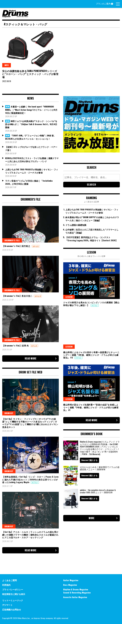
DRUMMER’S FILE (12, 240)
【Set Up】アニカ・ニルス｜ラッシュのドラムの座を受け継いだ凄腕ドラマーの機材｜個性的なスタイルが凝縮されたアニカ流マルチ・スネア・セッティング (30, 534)
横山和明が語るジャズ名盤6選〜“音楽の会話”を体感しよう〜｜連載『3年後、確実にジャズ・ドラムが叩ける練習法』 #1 (90, 407)
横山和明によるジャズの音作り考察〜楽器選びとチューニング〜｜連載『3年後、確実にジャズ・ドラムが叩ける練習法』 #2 (91, 355)
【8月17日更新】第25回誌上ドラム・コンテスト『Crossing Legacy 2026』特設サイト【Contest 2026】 (91, 239)
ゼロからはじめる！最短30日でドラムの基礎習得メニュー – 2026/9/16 (99, 468)
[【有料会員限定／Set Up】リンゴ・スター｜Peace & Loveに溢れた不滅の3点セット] (30, 455)
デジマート (7, 604)
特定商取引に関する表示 (13, 594)
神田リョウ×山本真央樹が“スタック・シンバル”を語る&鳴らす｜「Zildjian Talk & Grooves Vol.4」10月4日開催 (31, 124)
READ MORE (30, 358)
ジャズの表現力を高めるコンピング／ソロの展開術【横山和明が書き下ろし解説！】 (91, 304)
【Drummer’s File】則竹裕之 (16, 245)
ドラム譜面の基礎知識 (75, 224)
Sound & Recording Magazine (77, 592)
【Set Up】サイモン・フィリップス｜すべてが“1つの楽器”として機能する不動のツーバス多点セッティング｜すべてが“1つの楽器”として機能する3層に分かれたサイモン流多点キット (30, 422)
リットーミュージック (12, 600)
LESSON (68, 296)
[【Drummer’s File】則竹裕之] (30, 224)
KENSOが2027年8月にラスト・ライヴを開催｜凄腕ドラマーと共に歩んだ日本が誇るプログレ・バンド (32, 160)
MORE (91, 518)
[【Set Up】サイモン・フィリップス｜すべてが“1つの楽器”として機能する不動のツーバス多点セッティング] (30, 397)
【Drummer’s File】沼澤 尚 (15, 345)
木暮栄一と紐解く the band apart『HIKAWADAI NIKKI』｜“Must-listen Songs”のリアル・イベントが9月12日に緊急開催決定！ (31, 109)
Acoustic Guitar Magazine (75, 597)
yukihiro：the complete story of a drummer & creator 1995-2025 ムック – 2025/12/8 (98, 491)
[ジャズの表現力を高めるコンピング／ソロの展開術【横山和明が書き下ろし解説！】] (91, 280)
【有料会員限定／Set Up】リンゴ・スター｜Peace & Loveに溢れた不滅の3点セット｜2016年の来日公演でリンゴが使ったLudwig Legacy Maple (30, 479)
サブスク (35, 482)
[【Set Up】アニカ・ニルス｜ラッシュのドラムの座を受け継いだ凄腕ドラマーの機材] (30, 510)
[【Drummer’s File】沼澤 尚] (30, 323)
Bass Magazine (70, 584)
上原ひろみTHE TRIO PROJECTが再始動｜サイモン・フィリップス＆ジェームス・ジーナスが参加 (31, 171)
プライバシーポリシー (12, 589)
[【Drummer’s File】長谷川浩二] (30, 274)
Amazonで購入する (89, 460)
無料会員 (36, 246)
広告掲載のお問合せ (11, 609)
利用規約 (6, 584)
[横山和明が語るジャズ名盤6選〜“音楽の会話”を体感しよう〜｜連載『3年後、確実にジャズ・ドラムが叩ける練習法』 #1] (91, 383)
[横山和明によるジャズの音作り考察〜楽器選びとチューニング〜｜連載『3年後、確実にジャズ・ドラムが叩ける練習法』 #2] (91, 330)
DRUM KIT (8, 413)
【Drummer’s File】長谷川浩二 (17, 295)
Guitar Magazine (70, 580)
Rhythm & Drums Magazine (75, 589)
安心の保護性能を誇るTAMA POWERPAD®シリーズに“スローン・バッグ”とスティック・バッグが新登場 (30, 74)
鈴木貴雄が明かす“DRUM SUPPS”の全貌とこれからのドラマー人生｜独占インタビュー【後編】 (92, 219)
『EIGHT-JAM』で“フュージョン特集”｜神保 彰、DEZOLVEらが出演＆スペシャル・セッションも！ (30, 137)
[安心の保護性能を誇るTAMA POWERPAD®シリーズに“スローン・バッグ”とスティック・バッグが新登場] (30, 49)
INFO (6, 65)
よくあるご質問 (9, 580)
